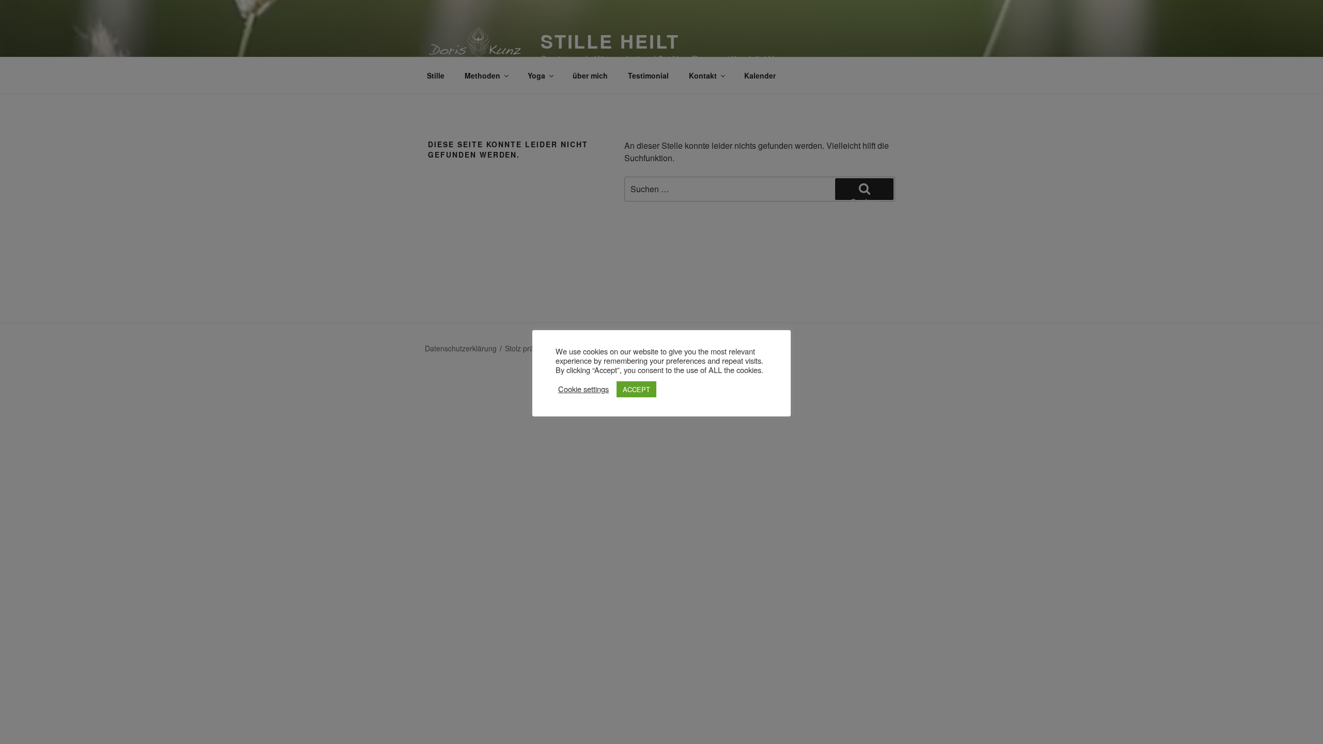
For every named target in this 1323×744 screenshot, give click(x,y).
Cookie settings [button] (583, 389)
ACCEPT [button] (636, 389)
